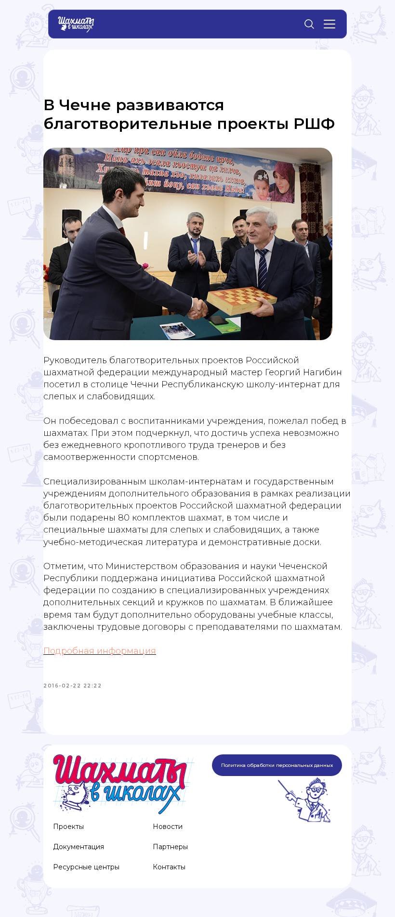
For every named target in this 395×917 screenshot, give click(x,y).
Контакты (169, 867)
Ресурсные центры (86, 867)
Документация (78, 846)
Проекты (68, 826)
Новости (168, 826)
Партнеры (170, 846)
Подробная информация (99, 651)
